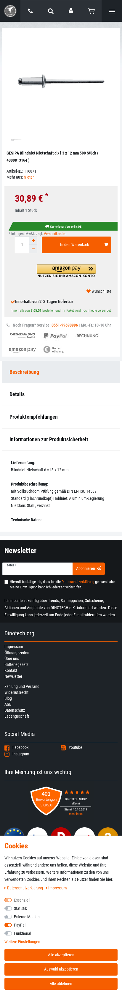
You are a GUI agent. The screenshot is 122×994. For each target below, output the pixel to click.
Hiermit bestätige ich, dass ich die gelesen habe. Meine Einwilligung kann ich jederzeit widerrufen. (62, 584)
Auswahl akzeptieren (61, 969)
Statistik (20, 908)
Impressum (13, 646)
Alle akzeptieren (61, 954)
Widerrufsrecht (16, 692)
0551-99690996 (65, 325)
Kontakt (10, 670)
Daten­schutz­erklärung (25, 888)
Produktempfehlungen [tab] (33, 417)
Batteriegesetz (16, 664)
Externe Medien (27, 916)
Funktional (22, 933)
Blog (8, 698)
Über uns (11, 658)
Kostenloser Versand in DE (65, 226)
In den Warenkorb (74, 244)
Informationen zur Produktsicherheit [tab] (48, 439)
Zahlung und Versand (21, 686)
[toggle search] (51, 11)
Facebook (20, 747)
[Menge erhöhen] (33, 241)
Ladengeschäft (16, 716)
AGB (8, 704)
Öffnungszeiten (16, 652)
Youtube (75, 747)
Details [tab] (17, 394)
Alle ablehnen (61, 983)
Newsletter (13, 676)
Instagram (20, 754)
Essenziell (22, 900)
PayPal (19, 925)
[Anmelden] (71, 10)
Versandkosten (55, 233)
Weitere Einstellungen (22, 941)
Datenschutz (14, 710)
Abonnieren (85, 568)
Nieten (29, 177)
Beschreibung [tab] (24, 372)
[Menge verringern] (33, 249)
